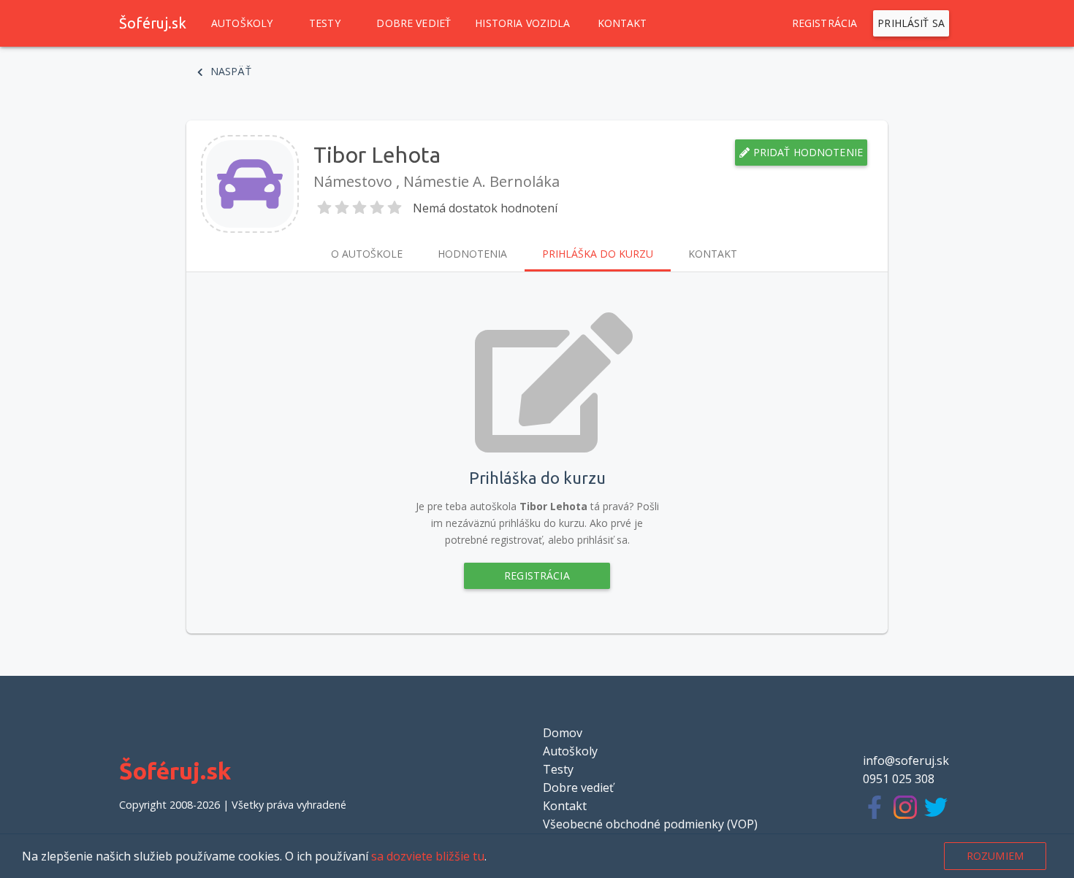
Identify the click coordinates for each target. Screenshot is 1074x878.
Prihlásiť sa (911, 23)
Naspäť (229, 71)
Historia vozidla (522, 23)
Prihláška (597, 254)
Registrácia (825, 23)
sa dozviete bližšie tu (427, 856)
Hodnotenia (472, 254)
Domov (562, 733)
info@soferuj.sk (906, 760)
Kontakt (622, 23)
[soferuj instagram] (909, 810)
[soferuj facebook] (878, 810)
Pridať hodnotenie (806, 152)
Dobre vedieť (413, 23)
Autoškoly (242, 23)
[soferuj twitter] (939, 810)
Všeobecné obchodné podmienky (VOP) (650, 824)
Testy (324, 23)
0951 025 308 (898, 779)
